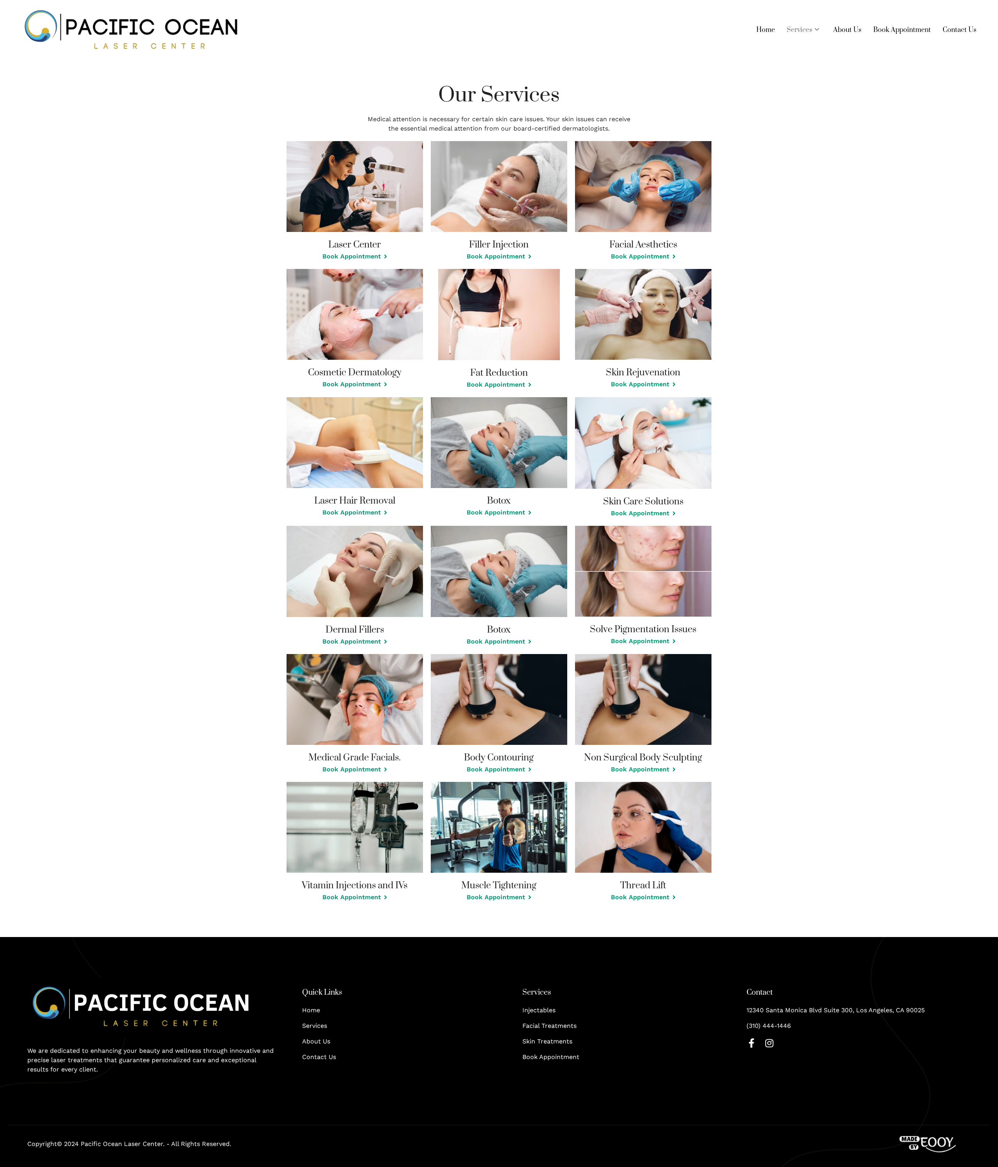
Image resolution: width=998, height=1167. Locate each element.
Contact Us (960, 30)
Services (799, 30)
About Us (847, 30)
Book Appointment (902, 30)
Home (765, 30)
